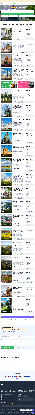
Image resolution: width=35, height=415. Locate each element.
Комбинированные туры (17, 308)
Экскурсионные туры (16, 37)
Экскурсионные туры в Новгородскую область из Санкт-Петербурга (10, 359)
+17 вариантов (28, 166)
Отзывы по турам (31, 390)
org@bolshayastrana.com (24, 396)
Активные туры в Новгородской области (6, 362)
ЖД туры (15, 309)
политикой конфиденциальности (24, 347)
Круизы (7, 9)
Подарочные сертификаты (21, 390)
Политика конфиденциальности (15, 409)
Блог (9, 387)
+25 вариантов (28, 195)
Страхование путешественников (22, 391)
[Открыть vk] (10, 406)
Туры (3, 9)
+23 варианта (27, 249)
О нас (29, 387)
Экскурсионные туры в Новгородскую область (7, 355)
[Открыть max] (31, 406)
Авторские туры (12, 9)
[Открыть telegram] (4, 406)
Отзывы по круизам (31, 391)
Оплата (2, 390)
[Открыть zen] (24, 406)
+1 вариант (27, 139)
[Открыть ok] (17, 406)
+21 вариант (27, 279)
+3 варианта (27, 75)
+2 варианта (27, 125)
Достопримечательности (12, 391)
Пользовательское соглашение (5, 409)
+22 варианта (27, 153)
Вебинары (10, 390)
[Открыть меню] (1, 3)
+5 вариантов (27, 96)
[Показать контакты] (33, 3)
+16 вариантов (28, 208)
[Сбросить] (10, 11)
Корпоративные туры (4, 391)
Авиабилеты (19, 387)
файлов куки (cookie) (27, 410)
